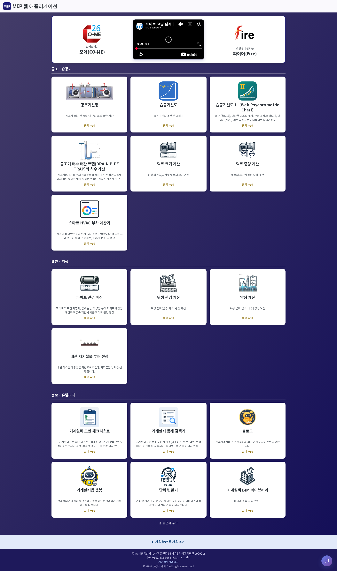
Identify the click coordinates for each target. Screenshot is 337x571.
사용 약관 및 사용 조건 (170, 541)
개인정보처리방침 (168, 561)
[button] (89, 104)
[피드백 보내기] (326, 560)
